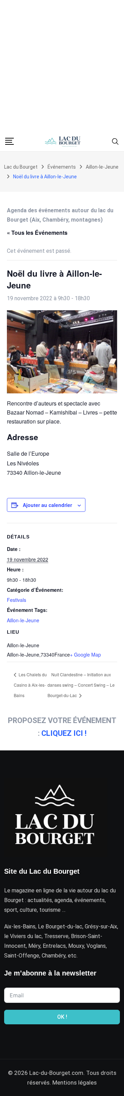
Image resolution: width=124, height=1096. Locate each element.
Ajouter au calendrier (47, 504)
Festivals (16, 599)
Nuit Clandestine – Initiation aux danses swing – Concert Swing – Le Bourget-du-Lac (81, 684)
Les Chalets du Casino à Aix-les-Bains (30, 684)
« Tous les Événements (37, 233)
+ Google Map (85, 654)
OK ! (62, 1017)
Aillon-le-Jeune (23, 620)
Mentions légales (74, 1082)
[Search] (115, 141)
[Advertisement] (62, 65)
